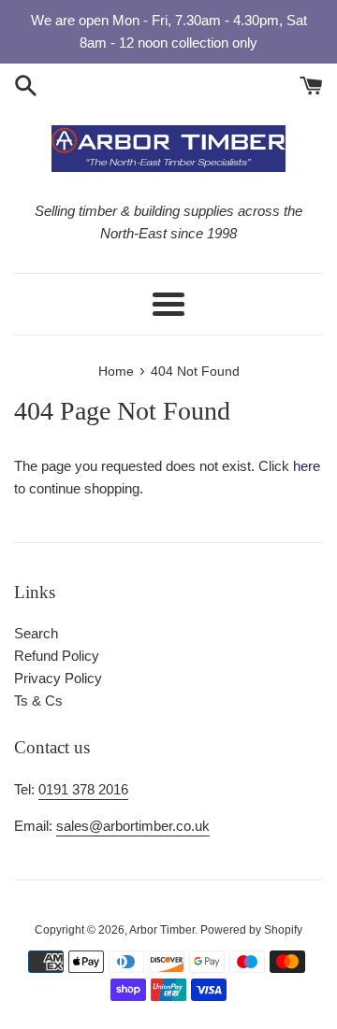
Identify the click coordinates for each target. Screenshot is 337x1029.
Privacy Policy (58, 678)
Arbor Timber (162, 929)
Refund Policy (56, 656)
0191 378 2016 (83, 789)
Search (36, 633)
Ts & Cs (38, 700)
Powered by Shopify (251, 929)
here (306, 466)
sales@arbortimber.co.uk (133, 826)
